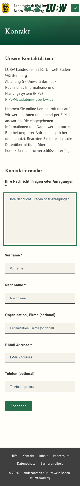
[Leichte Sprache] (27, 8)
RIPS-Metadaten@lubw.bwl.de (29, 99)
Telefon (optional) (19, 373)
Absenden (18, 406)
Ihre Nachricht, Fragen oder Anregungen (39, 184)
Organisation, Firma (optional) (30, 315)
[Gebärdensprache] (37, 8)
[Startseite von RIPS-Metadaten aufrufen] (56, 8)
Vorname (14, 255)
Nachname (15, 285)
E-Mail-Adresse (18, 345)
